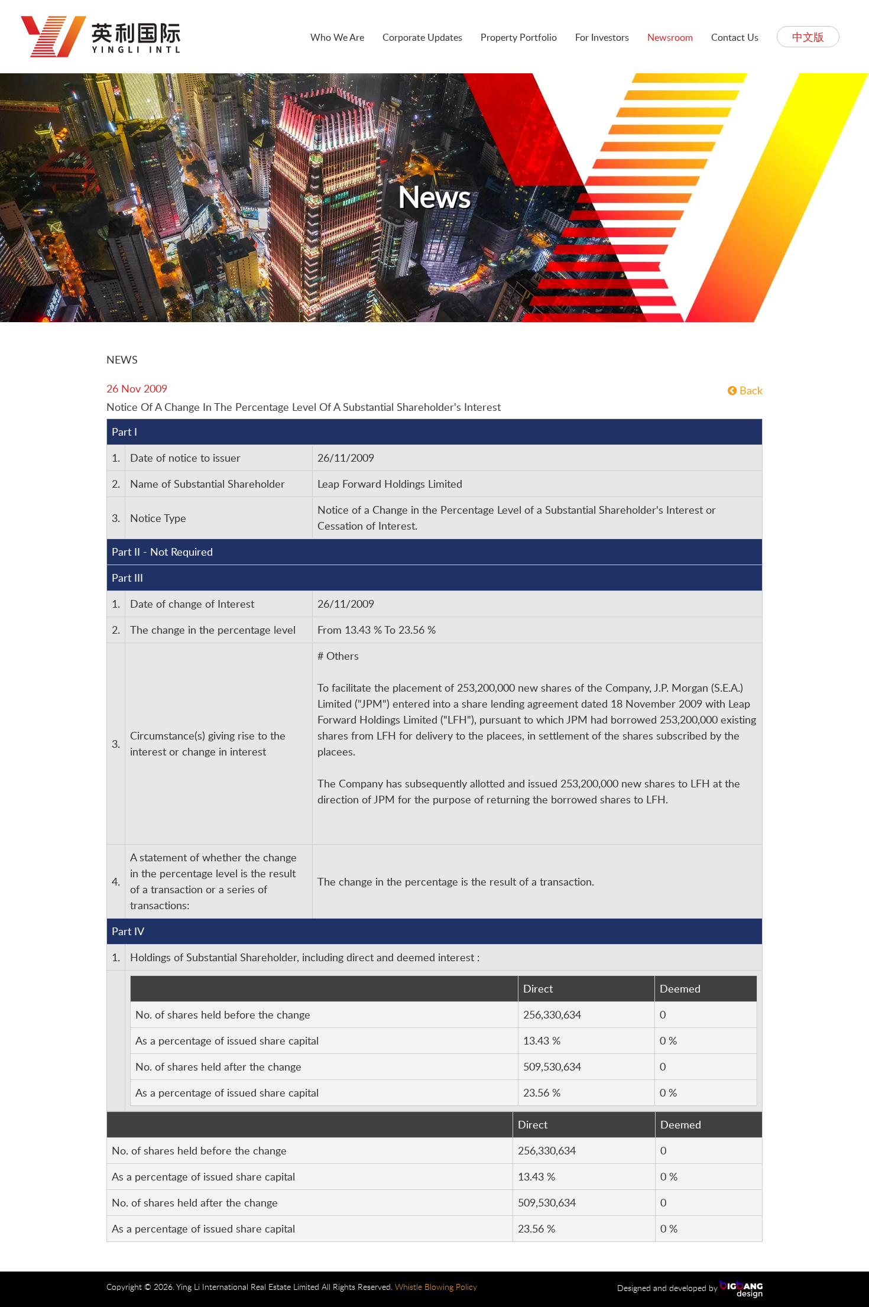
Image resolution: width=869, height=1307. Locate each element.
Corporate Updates (422, 37)
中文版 (808, 37)
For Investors (602, 37)
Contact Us (734, 37)
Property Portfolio (519, 37)
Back (750, 390)
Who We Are (337, 37)
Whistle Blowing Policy (436, 1286)
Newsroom (670, 37)
